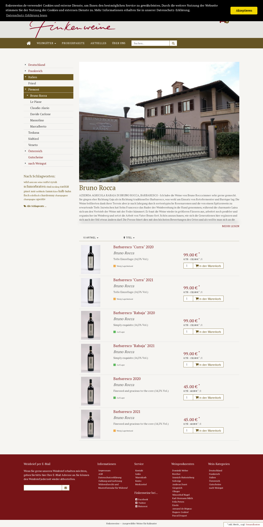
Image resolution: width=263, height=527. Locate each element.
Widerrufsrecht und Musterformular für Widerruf (113, 486)
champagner (61, 195)
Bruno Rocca (38, 95)
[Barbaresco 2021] (90, 423)
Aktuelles (98, 43)
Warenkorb (140, 477)
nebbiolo (41, 191)
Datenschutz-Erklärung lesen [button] (26, 15)
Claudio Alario (39, 108)
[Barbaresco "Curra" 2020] (90, 259)
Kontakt (139, 470)
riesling (56, 186)
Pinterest (142, 506)
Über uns (119, 43)
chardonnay (47, 195)
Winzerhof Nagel (181, 494)
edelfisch (35, 195)
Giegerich (177, 487)
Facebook (143, 499)
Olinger (176, 491)
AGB (100, 473)
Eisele (175, 505)
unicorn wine (36, 182)
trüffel (46, 182)
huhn (68, 191)
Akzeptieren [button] (244, 10)
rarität (64, 186)
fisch (27, 195)
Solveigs (176, 480)
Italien (32, 77)
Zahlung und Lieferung (110, 480)
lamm (49, 191)
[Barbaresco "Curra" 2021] (90, 292)
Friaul (32, 83)
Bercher (176, 473)
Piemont (33, 89)
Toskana (33, 132)
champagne (30, 199)
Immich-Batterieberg (183, 477)
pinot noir (30, 191)
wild (26, 182)
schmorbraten (35, 186)
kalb (62, 191)
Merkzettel (141, 484)
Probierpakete (73, 43)
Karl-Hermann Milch (182, 498)
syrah (53, 182)
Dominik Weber (180, 470)
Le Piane (36, 102)
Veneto (33, 145)
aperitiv (40, 199)
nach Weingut (37, 163)
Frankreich (35, 71)
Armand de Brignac (182, 508)
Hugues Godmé (180, 512)
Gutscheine (35, 157)
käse (56, 191)
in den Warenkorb (210, 266)
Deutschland (36, 65)
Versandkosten (253, 524)
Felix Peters (178, 501)
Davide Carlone (40, 114)
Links (138, 473)
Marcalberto (38, 126)
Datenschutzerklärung (109, 477)
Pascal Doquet (179, 515)
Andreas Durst (179, 484)
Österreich (35, 151)
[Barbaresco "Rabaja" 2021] (90, 358)
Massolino (37, 120)
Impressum (104, 470)
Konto (138, 480)
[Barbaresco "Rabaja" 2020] (90, 325)
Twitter (142, 502)
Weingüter (45, 43)
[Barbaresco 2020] (90, 390)
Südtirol (33, 139)
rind (49, 186)
